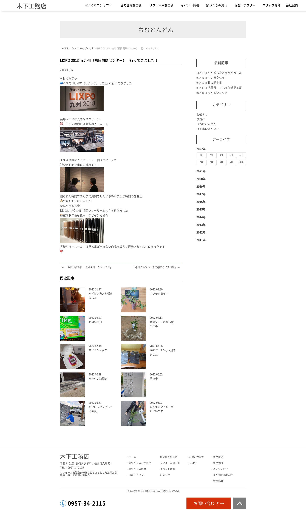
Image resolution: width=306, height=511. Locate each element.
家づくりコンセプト (98, 5)
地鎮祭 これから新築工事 (225, 87)
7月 (211, 162)
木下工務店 (31, 6)
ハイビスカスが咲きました (225, 72)
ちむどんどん (207, 124)
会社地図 (218, 463)
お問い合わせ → (208, 503)
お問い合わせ (196, 457)
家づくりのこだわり (140, 463)
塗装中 (154, 378)
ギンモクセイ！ (159, 293)
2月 (211, 155)
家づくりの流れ (216, 5)
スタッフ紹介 (272, 5)
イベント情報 (190, 5)
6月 (201, 162)
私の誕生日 (95, 322)
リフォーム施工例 (161, 5)
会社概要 (218, 457)
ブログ (200, 119)
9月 (231, 162)
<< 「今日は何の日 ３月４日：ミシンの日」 (87, 267)
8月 (221, 162)
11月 (241, 162)
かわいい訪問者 (98, 378)
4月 (231, 155)
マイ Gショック (98, 350)
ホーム (132, 457)
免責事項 (218, 481)
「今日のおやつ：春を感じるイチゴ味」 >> (156, 267)
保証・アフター (245, 5)
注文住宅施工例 (130, 5)
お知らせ (202, 114)
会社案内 (292, 5)
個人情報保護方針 (223, 475)
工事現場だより (209, 129)
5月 (241, 155)
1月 (201, 155)
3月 (221, 155)
